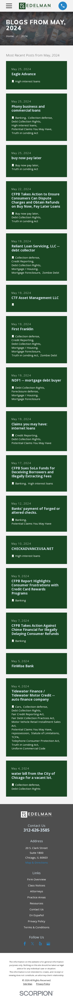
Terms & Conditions (36, 927)
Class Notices (36, 885)
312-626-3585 (36, 830)
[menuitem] (27, 984)
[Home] (35, 6)
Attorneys (36, 891)
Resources (36, 903)
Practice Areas (36, 897)
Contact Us (37, 909)
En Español (36, 915)
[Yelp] (40, 944)
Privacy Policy (36, 921)
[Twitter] (32, 944)
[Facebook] (25, 944)
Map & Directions (36, 862)
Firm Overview (36, 879)
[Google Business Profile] (48, 944)
